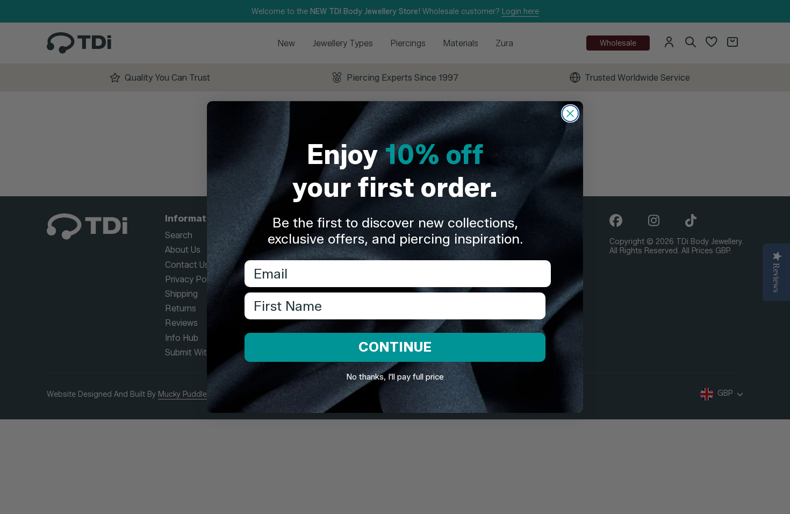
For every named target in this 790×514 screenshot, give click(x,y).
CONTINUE (395, 347)
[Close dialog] (570, 113)
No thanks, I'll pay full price (395, 377)
